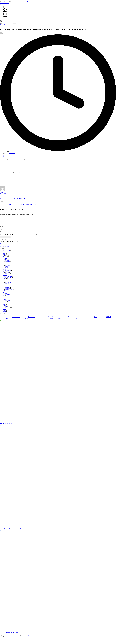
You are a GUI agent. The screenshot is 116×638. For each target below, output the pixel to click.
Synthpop (7, 267)
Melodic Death (8, 286)
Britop (4, 253)
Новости (5, 306)
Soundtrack (5, 303)
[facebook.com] (5, 7)
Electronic (5, 256)
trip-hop (4, 304)
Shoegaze (5, 301)
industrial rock (8, 277)
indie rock (7, 273)
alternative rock (6, 252)
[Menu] (0, 4)
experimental (8, 262)
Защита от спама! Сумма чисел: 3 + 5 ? (9, 234)
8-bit (6, 258)
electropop (7, 261)
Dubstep (7, 260)
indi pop (7, 272)
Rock (4, 298)
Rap (3, 296)
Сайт (1, 231)
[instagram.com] (5, 14)
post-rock (5, 293)
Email (1, 229)
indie (4, 271)
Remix (6, 266)
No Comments (12, 153)
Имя (1, 226)
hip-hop (4, 269)
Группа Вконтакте (4, 243)
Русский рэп (8, 270)
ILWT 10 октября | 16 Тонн (6, 423)
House (6, 264)
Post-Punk (7, 300)
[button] (13, 23)
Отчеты (4, 309)
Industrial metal (8, 276)
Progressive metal (9, 289)
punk (4, 295)
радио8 (4, 311)
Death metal (7, 281)
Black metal (7, 279)
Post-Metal (7, 288)
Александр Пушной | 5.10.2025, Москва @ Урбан (11, 528)
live (1, 26)
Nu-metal (7, 287)
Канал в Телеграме (4, 246)
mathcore (7, 284)
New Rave (7, 265)
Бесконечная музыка (4, 3)
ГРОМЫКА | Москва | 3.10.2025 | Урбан (9, 632)
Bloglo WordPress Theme (32, 635)
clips (4, 254)
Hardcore (7, 283)
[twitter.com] (5, 10)
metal (4, 278)
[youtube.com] (5, 17)
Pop (3, 292)
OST (4, 290)
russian (4, 299)
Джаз (4, 305)
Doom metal (8, 282)
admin (1, 192)
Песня (4, 310)
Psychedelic (7, 294)
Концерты (7, 307)
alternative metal (6, 250)
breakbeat (7, 259)
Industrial (5, 275)
